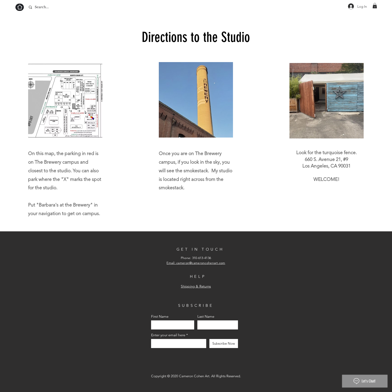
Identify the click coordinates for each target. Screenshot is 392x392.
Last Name (205, 316)
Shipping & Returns (196, 286)
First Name (160, 316)
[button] (374, 5)
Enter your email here (168, 335)
